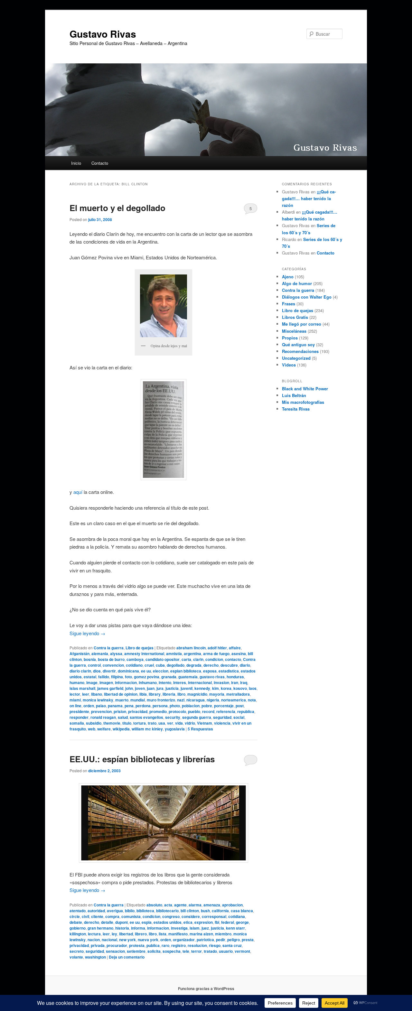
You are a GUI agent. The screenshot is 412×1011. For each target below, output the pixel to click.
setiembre (136, 951)
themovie (111, 723)
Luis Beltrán (294, 395)
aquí (77, 491)
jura (160, 688)
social (238, 717)
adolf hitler (217, 648)
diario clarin (80, 671)
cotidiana (236, 916)
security (172, 717)
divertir (109, 671)
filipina (117, 677)
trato (152, 723)
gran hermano (100, 928)
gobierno (78, 928)
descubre (229, 665)
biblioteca (145, 911)
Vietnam (204, 723)
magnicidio (197, 694)
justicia (172, 688)
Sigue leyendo (87, 633)
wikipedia (121, 729)
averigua (115, 911)
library (155, 694)
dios (97, 671)
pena (129, 706)
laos (253, 688)
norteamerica (233, 700)
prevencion (101, 711)
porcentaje (224, 706)
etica (187, 922)
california (220, 911)
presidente (79, 711)
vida (179, 723)
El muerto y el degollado (117, 208)
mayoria (216, 694)
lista (162, 934)
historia (122, 928)
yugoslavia (175, 729)
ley (114, 934)
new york (127, 939)
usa (161, 723)
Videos (289, 365)
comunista (131, 916)
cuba (160, 665)
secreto (77, 951)
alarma (195, 905)
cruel (149, 665)
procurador (117, 945)
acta (168, 905)
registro (178, 945)
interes (179, 682)
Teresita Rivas (296, 409)
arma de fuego (216, 653)
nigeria (213, 700)
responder (79, 717)
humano (77, 682)
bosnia (90, 659)
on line (75, 706)
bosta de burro (111, 659)
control (94, 665)
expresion (203, 922)
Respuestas (200, 729)
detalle (107, 922)
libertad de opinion (120, 694)
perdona (143, 706)
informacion (126, 682)
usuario (226, 951)
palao (101, 706)
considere (191, 916)
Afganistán (79, 653)
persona (160, 706)
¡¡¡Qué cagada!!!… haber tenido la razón (309, 198)
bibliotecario (167, 911)
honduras (235, 677)
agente (180, 905)
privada (98, 945)
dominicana (128, 671)
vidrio (190, 723)
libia (143, 694)
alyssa (116, 653)
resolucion (197, 945)
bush (205, 911)
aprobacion (232, 905)
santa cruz (232, 945)
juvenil (186, 688)
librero (141, 934)
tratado (210, 951)
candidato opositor (162, 659)
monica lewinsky (98, 700)
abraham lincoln (191, 648)
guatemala (188, 677)
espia (147, 922)
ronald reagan (103, 717)
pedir (220, 939)
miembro (223, 934)
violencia (222, 723)
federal (227, 922)
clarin (198, 659)
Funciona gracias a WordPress (206, 988)
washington (95, 957)
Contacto (99, 163)
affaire (235, 648)
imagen (106, 682)
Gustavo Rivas (103, 34)
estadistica (229, 671)
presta (248, 939)
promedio (158, 711)
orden (88, 706)
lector (75, 694)
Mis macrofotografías (303, 402)
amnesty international (144, 653)
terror (196, 951)
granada (168, 677)
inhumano (148, 682)
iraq (243, 682)
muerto (121, 700)
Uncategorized (296, 358)
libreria (169, 694)
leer (85, 694)
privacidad (137, 711)
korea (226, 688)
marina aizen (201, 934)
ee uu (146, 671)
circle (75, 916)
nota (252, 700)
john (129, 688)
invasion (221, 682)
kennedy (202, 688)
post (240, 706)
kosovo (240, 688)
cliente (97, 916)
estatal (90, 677)
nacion (94, 939)
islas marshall (82, 688)
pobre (206, 706)
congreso (171, 916)
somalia (77, 723)
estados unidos (168, 922)
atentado (78, 911)
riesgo (214, 945)
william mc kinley (147, 729)
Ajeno (288, 277)
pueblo (194, 711)
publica (153, 945)
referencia (225, 711)
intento (165, 682)
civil (85, 916)
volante (76, 957)
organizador (184, 939)
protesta (137, 945)
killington (78, 934)
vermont (242, 951)
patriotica (205, 939)
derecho (211, 665)
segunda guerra (196, 717)
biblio (130, 911)
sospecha (172, 951)
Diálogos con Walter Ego (307, 297)
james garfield (110, 688)
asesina (238, 653)
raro (165, 945)
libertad (126, 934)
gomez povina (146, 677)
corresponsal (214, 916)
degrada (193, 665)
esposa (210, 671)
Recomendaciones (300, 351)
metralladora (238, 694)
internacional (200, 682)
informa (138, 928)
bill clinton (190, 911)
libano (96, 694)
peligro (233, 939)
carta (186, 659)
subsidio (93, 723)
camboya (135, 659)
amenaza (211, 905)
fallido (103, 677)
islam (195, 928)
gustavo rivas (212, 677)
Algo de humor (297, 283)
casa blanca (242, 911)
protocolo (177, 711)
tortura (139, 723)
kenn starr (235, 928)
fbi (217, 922)
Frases (288, 304)
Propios (290, 338)
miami (75, 700)
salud (123, 717)
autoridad (96, 911)
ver (170, 723)
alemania (99, 653)
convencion (113, 665)
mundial (137, 700)
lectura (94, 934)
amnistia (174, 653)
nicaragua (195, 700)
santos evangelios (146, 717)
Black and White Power (305, 388)
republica (245, 711)
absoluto (154, 905)
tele (186, 951)
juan (150, 688)
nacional (109, 939)
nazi (180, 700)
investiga (179, 928)
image (92, 682)
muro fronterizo (161, 700)
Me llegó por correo (301, 324)
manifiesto (178, 934)
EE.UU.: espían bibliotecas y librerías (142, 759)
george (242, 922)
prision (120, 711)
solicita (154, 951)
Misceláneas (294, 331)
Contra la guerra (109, 648)
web (91, 729)
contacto (233, 659)
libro (181, 694)
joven (140, 688)
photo (175, 706)
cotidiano (134, 665)
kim (215, 688)
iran (234, 682)
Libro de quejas (140, 648)
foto (128, 677)
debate (76, 922)
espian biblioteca (185, 671)
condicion (214, 659)
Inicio (76, 163)
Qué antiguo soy (298, 344)
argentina (192, 653)
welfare (104, 729)
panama (115, 706)
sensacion (115, 951)
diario (245, 665)
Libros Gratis (295, 317)
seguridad (222, 717)
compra (112, 916)
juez (205, 928)
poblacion (191, 706)
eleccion (160, 671)
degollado (175, 665)
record (208, 711)
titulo (126, 723)
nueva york (148, 939)
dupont (121, 922)
